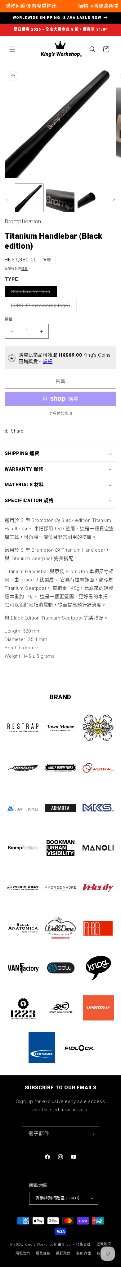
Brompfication (23, 221)
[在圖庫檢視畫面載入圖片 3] (91, 198)
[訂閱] (92, 1134)
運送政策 (63, 1253)
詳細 (47, 361)
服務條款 (43, 1253)
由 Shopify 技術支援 (74, 1244)
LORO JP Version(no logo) (42, 307)
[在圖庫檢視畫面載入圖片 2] (60, 198)
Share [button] (17, 431)
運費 (24, 268)
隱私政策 (23, 1253)
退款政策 (103, 1244)
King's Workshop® (41, 1244)
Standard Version (33, 293)
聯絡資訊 (83, 1253)
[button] (12, 49)
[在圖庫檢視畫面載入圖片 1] (29, 198)
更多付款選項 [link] (60, 413)
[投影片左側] (7, 199)
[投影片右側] (114, 199)
